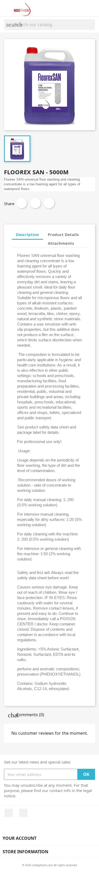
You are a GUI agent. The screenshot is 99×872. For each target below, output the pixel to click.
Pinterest (49, 203)
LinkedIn (23, 813)
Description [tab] (27, 234)
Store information (25, 852)
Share (21, 203)
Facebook (8, 813)
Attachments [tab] (61, 243)
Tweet (35, 203)
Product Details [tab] (63, 234)
